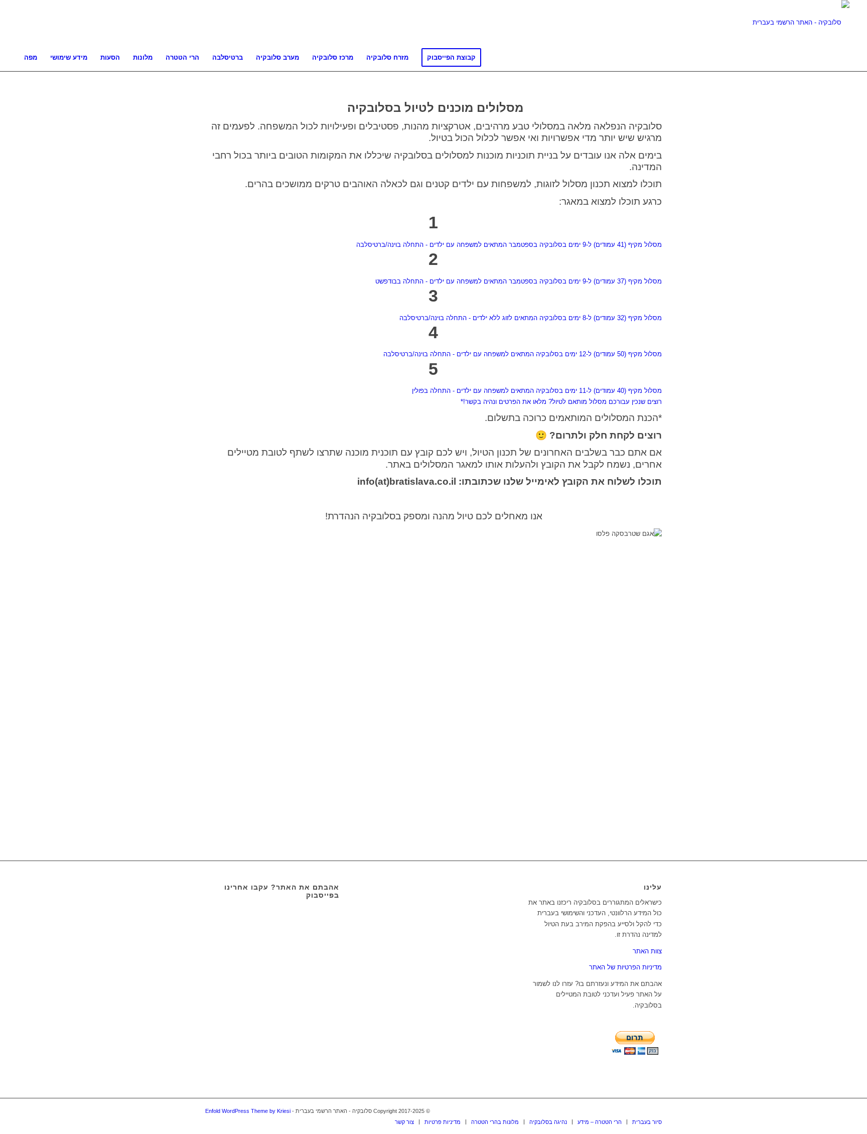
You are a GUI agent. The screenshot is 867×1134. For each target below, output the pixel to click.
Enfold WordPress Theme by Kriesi (248, 1111)
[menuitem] (31, 57)
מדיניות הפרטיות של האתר (625, 967)
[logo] (801, 22)
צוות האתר (647, 951)
